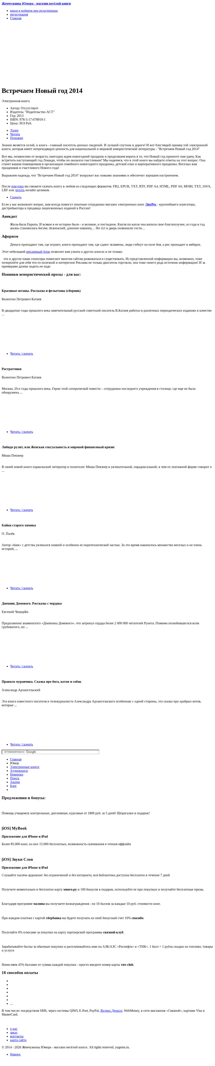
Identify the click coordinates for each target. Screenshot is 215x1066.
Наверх (15, 1054)
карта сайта (18, 1040)
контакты (17, 1036)
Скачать (15, 197)
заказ (13, 1032)
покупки (17, 186)
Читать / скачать (21, 353)
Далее (14, 130)
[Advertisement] (76, 53)
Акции (15, 782)
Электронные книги (24, 767)
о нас (13, 1028)
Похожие (16, 138)
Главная (15, 759)
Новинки (16, 774)
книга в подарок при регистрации (34, 10)
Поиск (14, 778)
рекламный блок (38, 251)
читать (20, 190)
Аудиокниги (19, 770)
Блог (13, 786)
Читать (15, 134)
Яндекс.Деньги (111, 1010)
